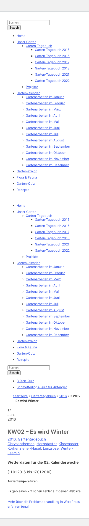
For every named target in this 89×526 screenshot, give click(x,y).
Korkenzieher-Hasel (24, 448)
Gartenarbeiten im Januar (45, 97)
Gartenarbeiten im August (45, 140)
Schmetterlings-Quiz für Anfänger (42, 387)
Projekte (32, 87)
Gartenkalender (28, 93)
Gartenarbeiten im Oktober (46, 152)
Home (21, 36)
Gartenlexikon (27, 171)
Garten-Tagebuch (39, 46)
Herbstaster (47, 443)
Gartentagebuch (43, 396)
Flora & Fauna (27, 177)
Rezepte (23, 190)
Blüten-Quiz (25, 381)
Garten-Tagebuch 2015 (52, 50)
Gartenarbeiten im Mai (42, 122)
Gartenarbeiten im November (47, 159)
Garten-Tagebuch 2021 (52, 74)
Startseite (20, 396)
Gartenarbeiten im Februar (45, 103)
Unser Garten (26, 42)
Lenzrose (51, 448)
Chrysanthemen (21, 443)
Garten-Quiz (26, 183)
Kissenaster (68, 443)
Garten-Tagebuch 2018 (52, 68)
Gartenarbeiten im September (48, 146)
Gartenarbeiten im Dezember (47, 165)
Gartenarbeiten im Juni (43, 128)
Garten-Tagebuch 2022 (52, 81)
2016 (63, 396)
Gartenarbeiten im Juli (42, 134)
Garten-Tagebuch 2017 (52, 62)
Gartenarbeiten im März (43, 109)
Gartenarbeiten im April (43, 115)
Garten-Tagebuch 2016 (52, 56)
